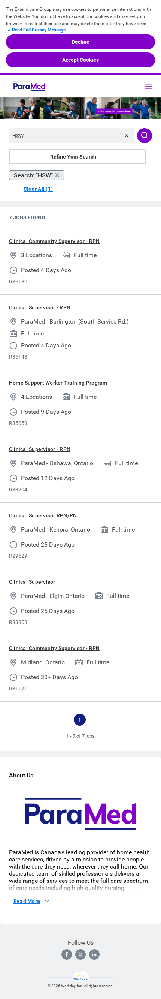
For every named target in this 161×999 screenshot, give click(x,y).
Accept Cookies (80, 60)
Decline (80, 42)
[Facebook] (66, 954)
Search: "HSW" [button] (33, 175)
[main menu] (148, 86)
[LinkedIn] (94, 954)
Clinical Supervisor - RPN (39, 307)
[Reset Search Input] (127, 136)
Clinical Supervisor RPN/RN (43, 515)
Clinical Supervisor (32, 582)
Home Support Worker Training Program (58, 383)
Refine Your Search (73, 157)
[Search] (144, 135)
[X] (80, 954)
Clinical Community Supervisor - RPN (54, 241)
